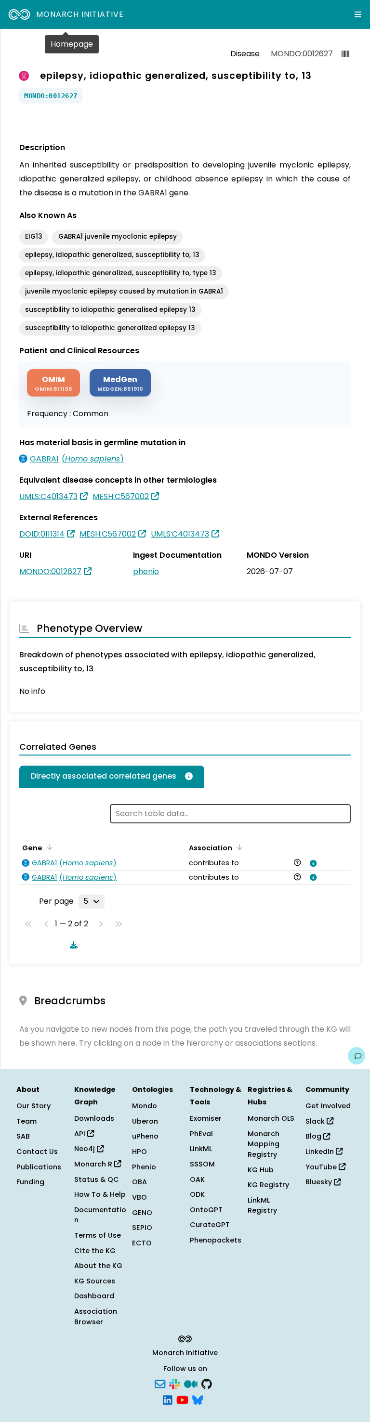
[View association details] (311, 863)
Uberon (145, 1121)
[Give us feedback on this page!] (356, 1055)
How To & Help (100, 1194)
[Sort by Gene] (48, 847)
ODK (197, 1194)
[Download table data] (72, 944)
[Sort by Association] (238, 847)
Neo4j (85, 1148)
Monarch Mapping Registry (263, 1144)
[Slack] (174, 1383)
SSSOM (202, 1164)
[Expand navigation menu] (358, 14)
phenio (146, 571)
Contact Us (37, 1151)
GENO (142, 1212)
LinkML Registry (262, 1205)
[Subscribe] (160, 1383)
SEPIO (142, 1227)
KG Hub (261, 1170)
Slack (316, 1121)
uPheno (145, 1136)
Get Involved (328, 1106)
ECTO (142, 1243)
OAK (197, 1179)
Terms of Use (97, 1235)
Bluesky (319, 1182)
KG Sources (94, 1281)
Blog (314, 1136)
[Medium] (191, 1383)
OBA (139, 1182)
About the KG (98, 1265)
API (80, 1134)
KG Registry (268, 1185)
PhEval (201, 1134)
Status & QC (96, 1179)
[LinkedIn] (167, 1399)
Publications (38, 1167)
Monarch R (94, 1164)
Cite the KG (95, 1250)
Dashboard (94, 1296)
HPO (139, 1151)
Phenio (144, 1167)
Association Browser (95, 1317)
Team (26, 1121)
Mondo (144, 1106)
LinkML (201, 1148)
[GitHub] (206, 1383)
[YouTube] (182, 1399)
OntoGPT (206, 1210)
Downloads (94, 1118)
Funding (30, 1182)
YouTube (322, 1167)
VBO (139, 1197)
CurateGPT (210, 1225)
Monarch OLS (271, 1118)
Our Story (33, 1106)
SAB (23, 1136)
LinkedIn (320, 1151)
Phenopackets (215, 1240)
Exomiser (206, 1118)
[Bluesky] (197, 1399)
